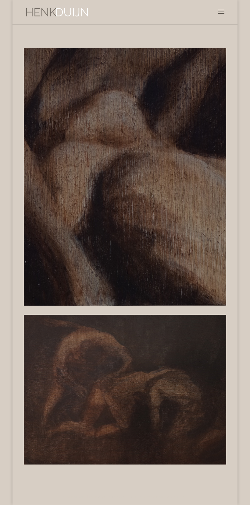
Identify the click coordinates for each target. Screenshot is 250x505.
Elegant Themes (111, 497)
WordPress (176, 497)
